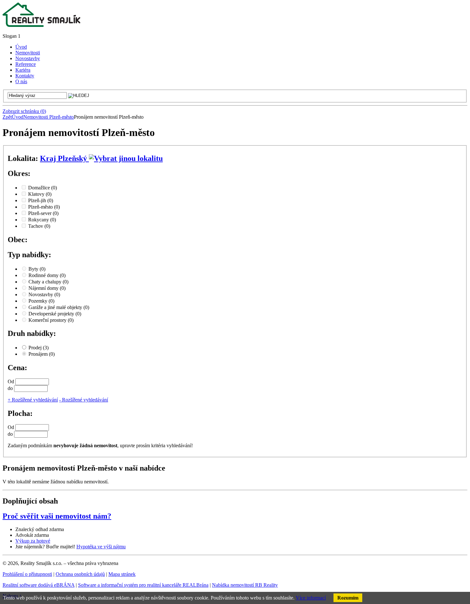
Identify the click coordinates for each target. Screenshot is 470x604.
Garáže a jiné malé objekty (58, 307)
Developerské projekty (54, 313)
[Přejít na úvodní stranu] (41, 25)
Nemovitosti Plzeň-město (48, 117)
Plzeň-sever (43, 213)
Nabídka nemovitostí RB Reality (245, 585)
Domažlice (42, 187)
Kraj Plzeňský (64, 158)
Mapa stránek (122, 574)
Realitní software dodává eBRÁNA (38, 585)
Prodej (38, 347)
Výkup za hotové (32, 541)
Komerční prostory (51, 320)
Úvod (17, 117)
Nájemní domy (47, 288)
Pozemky (41, 301)
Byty (36, 269)
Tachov (39, 226)
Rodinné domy (47, 275)
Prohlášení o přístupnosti (27, 574)
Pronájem (41, 354)
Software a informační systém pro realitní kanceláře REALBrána (143, 585)
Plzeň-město (44, 207)
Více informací (311, 597)
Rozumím (347, 597)
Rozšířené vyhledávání (33, 399)
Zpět (7, 117)
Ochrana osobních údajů (80, 574)
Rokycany (42, 219)
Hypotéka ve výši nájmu (101, 546)
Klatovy (39, 194)
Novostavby (44, 294)
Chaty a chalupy (48, 281)
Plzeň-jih (40, 200)
